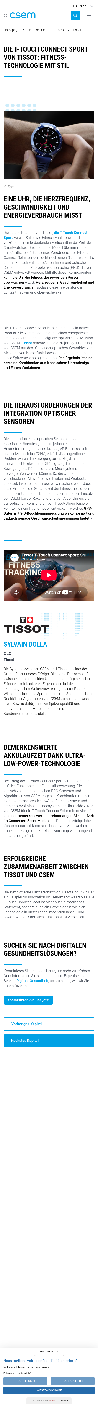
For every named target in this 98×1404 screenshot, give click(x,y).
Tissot (27, 343)
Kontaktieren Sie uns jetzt (28, 1000)
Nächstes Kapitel (25, 1041)
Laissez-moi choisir (49, 1390)
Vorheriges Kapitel (26, 1024)
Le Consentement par (49, 1400)
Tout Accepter (72, 1381)
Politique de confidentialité (17, 1373)
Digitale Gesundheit (32, 981)
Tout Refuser (25, 1381)
